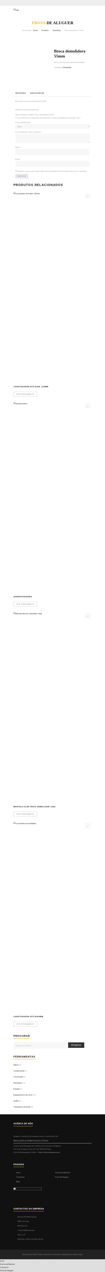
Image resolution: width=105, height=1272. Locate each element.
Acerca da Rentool (62, 1172)
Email (18, 159)
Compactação (18, 1071)
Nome (18, 147)
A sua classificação (23, 122)
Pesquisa (76, 1045)
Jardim (16, 1101)
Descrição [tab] (20, 93)
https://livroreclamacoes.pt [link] (49, 1152)
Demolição (57, 30)
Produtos (45, 30)
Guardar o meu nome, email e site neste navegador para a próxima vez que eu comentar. (52, 171)
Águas (16, 1065)
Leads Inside (77, 1254)
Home (35, 30)
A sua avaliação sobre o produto (28, 132)
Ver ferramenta (25, 394)
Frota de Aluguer (62, 1177)
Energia (16, 1089)
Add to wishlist (87, 195)
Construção (18, 1077)
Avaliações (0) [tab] (37, 93)
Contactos (20, 1177)
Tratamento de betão (22, 1107)
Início (18, 1172)
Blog (18, 1181)
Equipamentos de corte (22, 1095)
